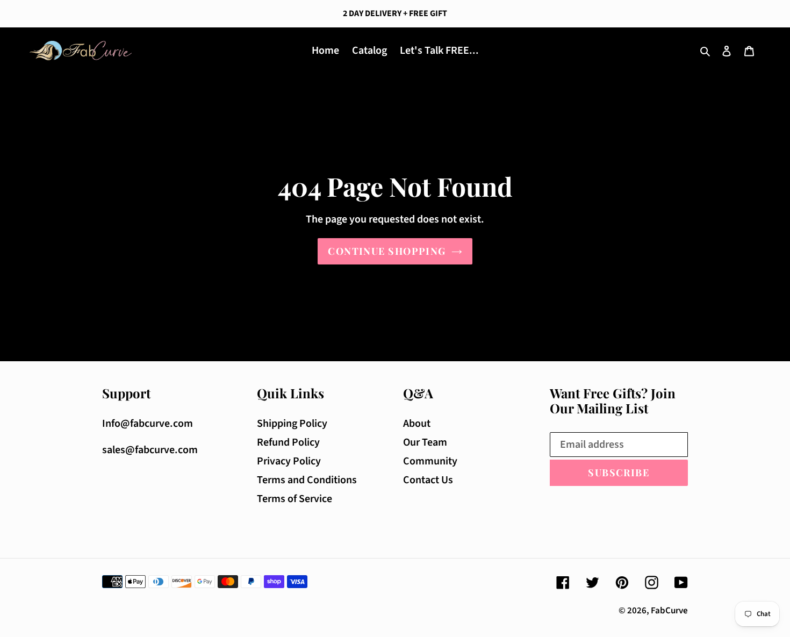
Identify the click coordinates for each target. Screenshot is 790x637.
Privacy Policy (289, 461)
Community (430, 461)
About (416, 423)
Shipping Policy (292, 423)
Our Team (425, 442)
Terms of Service (294, 498)
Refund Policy (288, 442)
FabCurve (669, 610)
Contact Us (428, 480)
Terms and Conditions (307, 480)
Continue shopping (387, 251)
